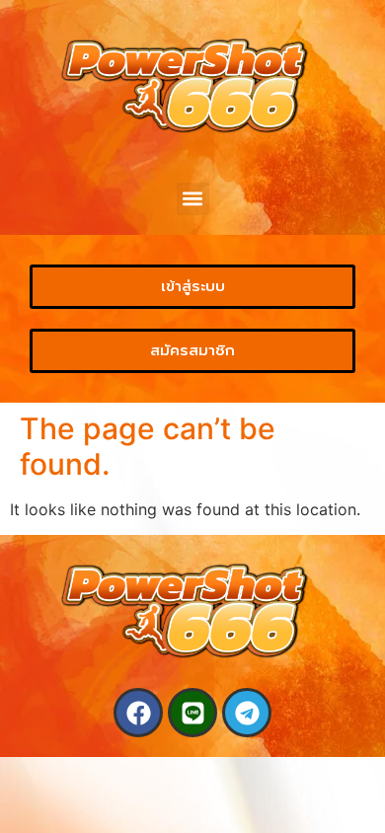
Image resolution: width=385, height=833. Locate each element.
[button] (193, 199)
